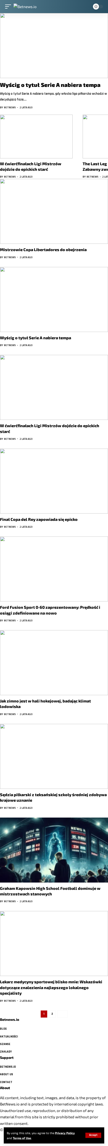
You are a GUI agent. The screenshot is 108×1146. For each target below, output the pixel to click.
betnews (10, 107)
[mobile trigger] (9, 6)
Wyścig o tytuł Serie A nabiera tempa (50, 84)
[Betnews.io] (25, 6)
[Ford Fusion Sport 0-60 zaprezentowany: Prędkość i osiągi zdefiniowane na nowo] (54, 568)
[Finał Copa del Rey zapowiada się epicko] (54, 481)
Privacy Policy (65, 1133)
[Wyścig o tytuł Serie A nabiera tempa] (54, 45)
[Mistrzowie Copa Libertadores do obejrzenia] (54, 211)
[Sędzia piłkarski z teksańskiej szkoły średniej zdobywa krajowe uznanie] (54, 756)
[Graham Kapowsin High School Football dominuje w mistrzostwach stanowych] (54, 850)
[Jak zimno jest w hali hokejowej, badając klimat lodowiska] (54, 662)
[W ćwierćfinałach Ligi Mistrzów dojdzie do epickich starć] (36, 136)
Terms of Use (22, 1138)
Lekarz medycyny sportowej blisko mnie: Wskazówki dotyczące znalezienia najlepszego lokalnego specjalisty (51, 987)
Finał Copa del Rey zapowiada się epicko (39, 519)
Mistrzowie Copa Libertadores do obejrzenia (43, 249)
